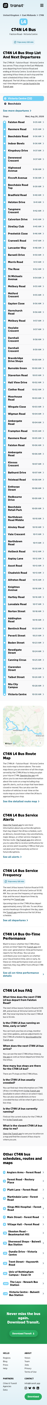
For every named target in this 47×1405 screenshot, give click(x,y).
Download (33, 1396)
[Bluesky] (30, 1388)
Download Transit (22, 1333)
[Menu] (42, 5)
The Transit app (23, 840)
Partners (8, 1378)
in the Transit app (32, 1090)
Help (5, 1368)
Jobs (27, 1364)
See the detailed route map (20, 801)
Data (5, 1389)
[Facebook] (34, 1388)
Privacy (28, 1368)
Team (27, 1361)
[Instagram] (26, 1388)
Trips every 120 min (25, 42)
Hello (6, 1353)
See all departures (14, 920)
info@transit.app (32, 1383)
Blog (5, 1361)
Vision (27, 1358)
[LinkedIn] (38, 1388)
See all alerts (11, 856)
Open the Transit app (12, 825)
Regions (7, 1358)
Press (5, 1364)
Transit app (19, 899)
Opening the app (27, 775)
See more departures (16, 110)
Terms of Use (30, 1371)
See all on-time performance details (21, 974)
